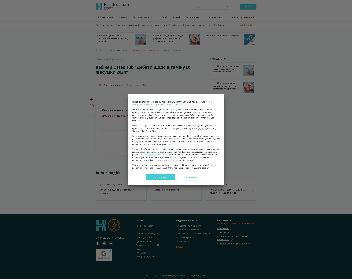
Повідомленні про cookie (155, 154)
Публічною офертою (142, 104)
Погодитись (160, 177)
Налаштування (191, 177)
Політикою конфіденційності (168, 104)
